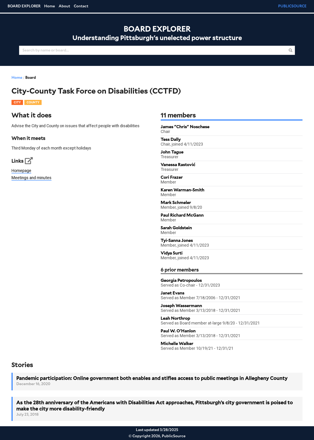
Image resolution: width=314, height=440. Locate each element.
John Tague (172, 152)
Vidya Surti (172, 253)
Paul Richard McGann (182, 215)
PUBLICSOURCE (292, 6)
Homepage (21, 170)
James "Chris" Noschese (185, 127)
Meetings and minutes (31, 177)
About (64, 6)
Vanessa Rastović (178, 165)
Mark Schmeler (176, 203)
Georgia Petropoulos (181, 281)
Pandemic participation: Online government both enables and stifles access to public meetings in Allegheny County (152, 378)
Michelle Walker (177, 344)
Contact (81, 6)
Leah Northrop (175, 318)
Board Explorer (24, 6)
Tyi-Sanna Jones (177, 241)
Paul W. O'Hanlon (178, 331)
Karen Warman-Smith (182, 190)
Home (49, 6)
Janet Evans (172, 293)
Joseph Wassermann (181, 306)
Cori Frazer (172, 177)
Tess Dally (171, 140)
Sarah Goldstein (176, 228)
